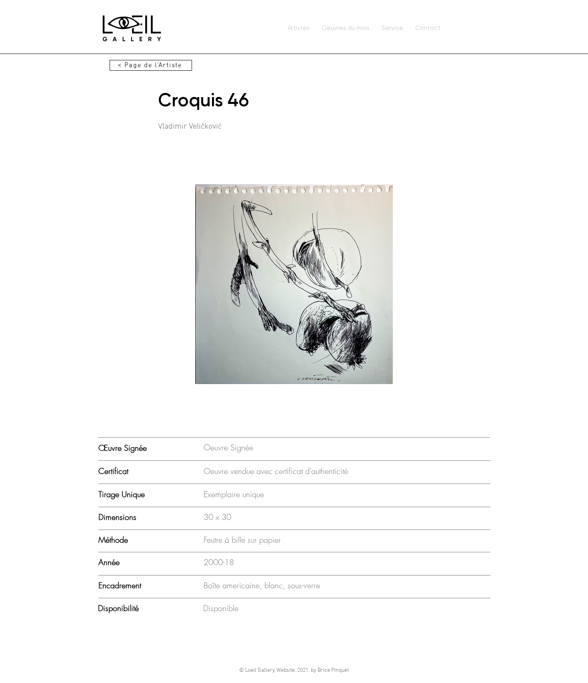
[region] (132, 28)
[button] (294, 284)
